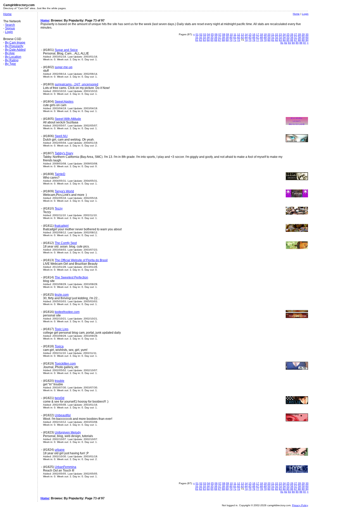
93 (289, 42)
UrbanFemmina (65, 467)
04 (208, 34)
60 (307, 37)
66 (215, 40)
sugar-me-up (63, 67)
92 (285, 42)
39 (227, 37)
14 (246, 34)
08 (223, 34)
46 (253, 37)
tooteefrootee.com (67, 312)
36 (215, 37)
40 (231, 37)
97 (304, 42)
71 (234, 40)
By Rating (11, 60)
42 (238, 37)
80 (269, 40)
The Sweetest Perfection (71, 277)
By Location (13, 57)
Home (7, 14)
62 (200, 40)
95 (297, 42)
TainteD (60, 174)
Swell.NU (61, 136)
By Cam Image (15, 42)
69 (227, 40)
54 (284, 37)
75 (250, 40)
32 (200, 37)
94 (293, 42)
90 (307, 40)
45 (250, 37)
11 (235, 34)
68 (223, 40)
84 (284, 40)
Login (9, 32)
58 (299, 37)
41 (234, 37)
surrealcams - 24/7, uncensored (76, 84)
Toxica (59, 346)
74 (246, 40)
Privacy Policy (300, 505)
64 (208, 40)
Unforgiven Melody (68, 432)
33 (204, 37)
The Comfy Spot (66, 243)
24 (284, 34)
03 (204, 34)
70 (231, 40)
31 (196, 37)
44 (246, 37)
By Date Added (15, 49)
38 (223, 37)
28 (299, 34)
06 (216, 34)
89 (303, 40)
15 (250, 34)
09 (227, 34)
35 (212, 37)
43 (242, 37)
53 (280, 37)
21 (272, 34)
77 (257, 40)
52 (276, 37)
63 (204, 40)
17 (257, 34)
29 (303, 34)
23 (280, 34)
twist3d (59, 398)
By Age (10, 53)
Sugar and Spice (66, 50)
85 (288, 40)
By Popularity (14, 46)
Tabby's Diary (64, 153)
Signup (10, 28)
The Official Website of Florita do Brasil (81, 260)
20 (269, 34)
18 (261, 34)
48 (261, 37)
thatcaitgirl (61, 226)
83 (280, 40)
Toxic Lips (61, 329)
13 (242, 34)
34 (208, 37)
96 (300, 42)
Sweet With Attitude (68, 119)
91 (281, 42)
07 (219, 34)
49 (265, 37)
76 (253, 40)
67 (219, 40)
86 (291, 40)
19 (265, 34)
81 (272, 40)
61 (196, 40)
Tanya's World (64, 191)
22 (276, 34)
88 (299, 40)
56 (291, 37)
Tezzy (59, 208)
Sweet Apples (64, 101)
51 (272, 37)
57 (295, 37)
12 (238, 34)
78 (261, 40)
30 (307, 34)
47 (257, 37)
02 (200, 34)
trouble (59, 381)
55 (288, 37)
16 (253, 34)
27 (295, 34)
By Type (10, 64)
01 (197, 34)
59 (303, 37)
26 (291, 34)
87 (295, 40)
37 (219, 37)
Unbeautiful (63, 415)
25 (288, 34)
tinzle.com (62, 294)
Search (10, 25)
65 (212, 40)
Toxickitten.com (65, 363)
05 (212, 34)
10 (231, 34)
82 (276, 40)
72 (238, 40)
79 (265, 40)
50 (269, 37)
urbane (60, 449)
